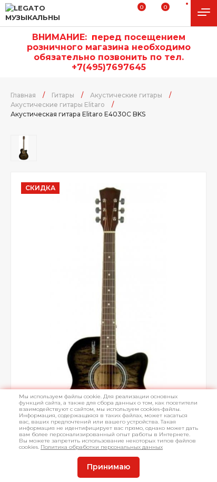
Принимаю (108, 466)
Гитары (63, 95)
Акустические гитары (126, 95)
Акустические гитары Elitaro (58, 105)
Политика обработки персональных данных (102, 447)
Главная (23, 95)
